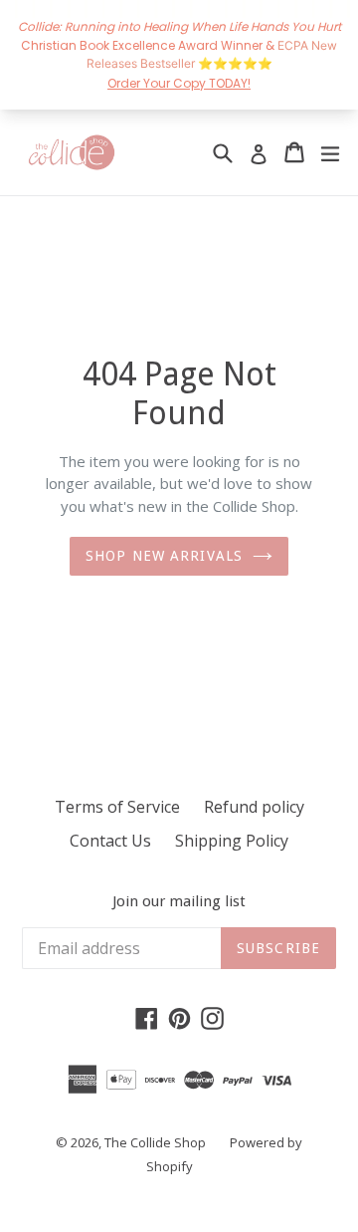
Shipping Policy (231, 841)
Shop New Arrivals (164, 556)
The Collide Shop (155, 1142)
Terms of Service (117, 807)
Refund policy (254, 807)
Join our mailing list (179, 901)
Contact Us (110, 841)
